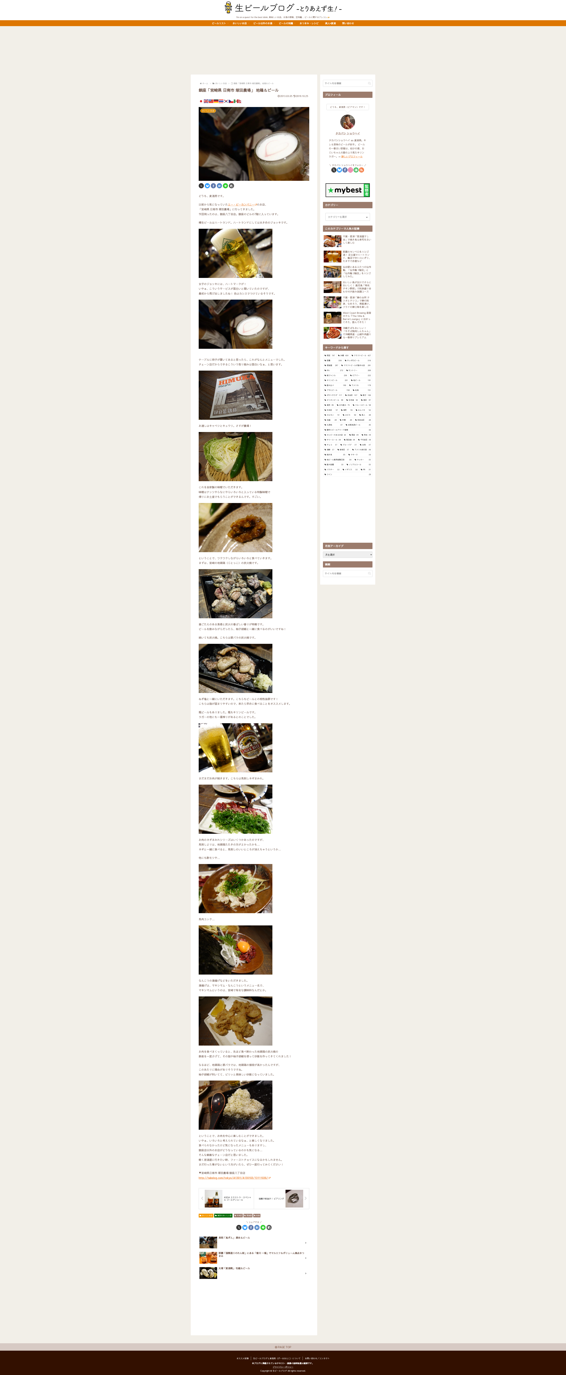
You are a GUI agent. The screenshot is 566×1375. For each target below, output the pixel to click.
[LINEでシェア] (225, 185)
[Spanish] (236, 101)
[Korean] (226, 101)
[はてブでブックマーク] (219, 185)
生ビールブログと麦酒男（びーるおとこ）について (277, 1358)
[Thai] (221, 101)
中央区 (239, 1215)
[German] (216, 101)
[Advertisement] (283, 50)
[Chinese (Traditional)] (211, 101)
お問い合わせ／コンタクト (317, 1358)
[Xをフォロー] (334, 170)
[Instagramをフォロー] (350, 170)
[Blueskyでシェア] (207, 185)
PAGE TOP (284, 1347)
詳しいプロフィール (352, 156)
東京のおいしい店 (224, 1215)
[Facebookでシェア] (213, 185)
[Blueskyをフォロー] (339, 170)
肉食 (258, 1215)
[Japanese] (201, 101)
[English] (206, 101)
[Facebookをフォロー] (345, 170)
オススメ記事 (242, 1358)
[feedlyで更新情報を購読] (356, 170)
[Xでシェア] (201, 185)
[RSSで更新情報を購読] (361, 170)
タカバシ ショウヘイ (347, 133)
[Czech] (231, 101)
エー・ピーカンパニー (241, 204)
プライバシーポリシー (283, 1366)
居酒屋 (249, 1215)
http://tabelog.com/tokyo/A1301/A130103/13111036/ (233, 1178)
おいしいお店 (207, 1215)
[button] (231, 185)
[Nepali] (241, 101)
